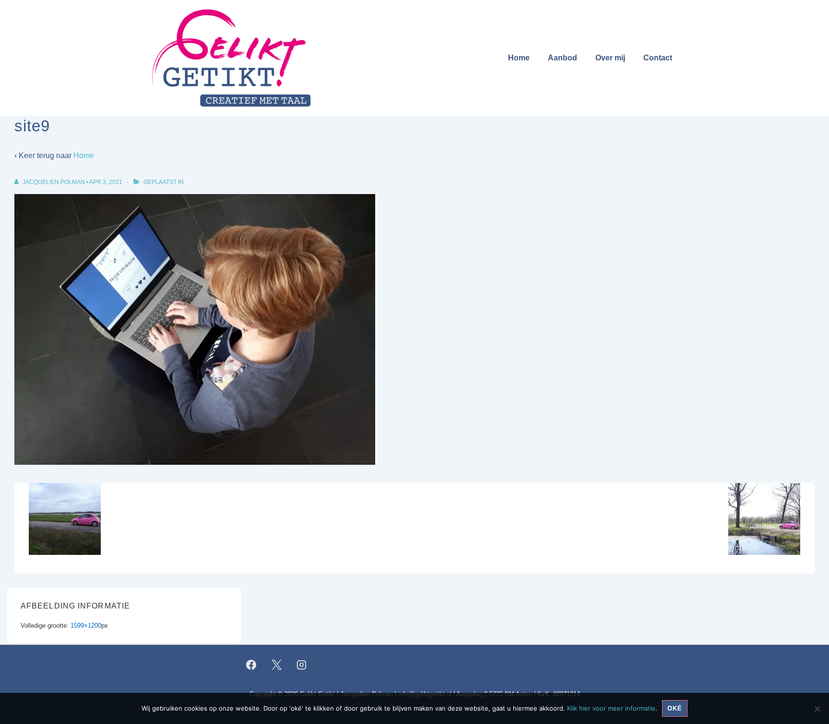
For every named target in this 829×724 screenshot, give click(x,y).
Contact (657, 58)
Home (519, 58)
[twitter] (276, 665)
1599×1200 (86, 625)
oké (674, 708)
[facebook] (251, 665)
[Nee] (817, 708)
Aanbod (562, 58)
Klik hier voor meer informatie (611, 708)
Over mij (610, 58)
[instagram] (302, 665)
